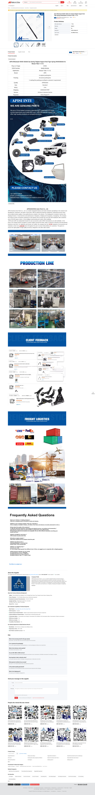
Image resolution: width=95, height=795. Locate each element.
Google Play (17, 784)
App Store (10, 784)
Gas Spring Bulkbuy (12, 779)
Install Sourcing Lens (35, 784)
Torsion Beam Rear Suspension (26, 771)
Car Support (11, 776)
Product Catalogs (23, 753)
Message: (12, 688)
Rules (86, 5)
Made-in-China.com (43, 789)
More (9, 781)
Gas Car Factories (35, 776)
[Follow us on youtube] (83, 784)
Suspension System (33, 7)
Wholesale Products (47, 787)
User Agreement (53, 791)
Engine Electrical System (52, 755)
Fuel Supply (30, 759)
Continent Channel (60, 787)
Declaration (59, 791)
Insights (70, 787)
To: (13, 685)
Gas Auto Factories (27, 776)
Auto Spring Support (52, 776)
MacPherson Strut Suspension (14, 771)
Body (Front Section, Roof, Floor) (53, 757)
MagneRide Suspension (38, 771)
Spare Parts (28, 608)
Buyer (62, 5)
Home (9, 7)
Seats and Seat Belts (11, 759)
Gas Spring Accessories (62, 776)
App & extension (73, 5)
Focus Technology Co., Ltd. (40, 791)
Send (16, 697)
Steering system (50, 759)
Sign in (86, 2)
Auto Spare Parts (18, 608)
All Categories (11, 5)
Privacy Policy (64, 791)
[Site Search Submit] (62, 2)
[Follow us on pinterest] (84, 784)
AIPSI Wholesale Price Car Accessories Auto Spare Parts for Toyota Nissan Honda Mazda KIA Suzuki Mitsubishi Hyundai (80, 722)
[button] (59, 2)
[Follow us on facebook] (78, 784)
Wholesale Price (54, 787)
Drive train (9, 757)
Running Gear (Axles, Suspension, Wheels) (35, 757)
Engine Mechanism (11, 755)
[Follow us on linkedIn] (86, 784)
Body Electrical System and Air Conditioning (74, 755)
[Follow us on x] (80, 784)
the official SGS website (34, 574)
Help (67, 5)
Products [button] (25, 2)
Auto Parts (27, 7)
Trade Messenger (25, 784)
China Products (30, 787)
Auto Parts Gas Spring (72, 776)
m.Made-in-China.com (50, 789)
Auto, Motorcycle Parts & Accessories (17, 7)
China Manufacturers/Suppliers (38, 787)
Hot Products (25, 787)
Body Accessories (18, 776)
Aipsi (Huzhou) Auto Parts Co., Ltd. (63, 17)
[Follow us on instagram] (81, 784)
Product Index (66, 787)
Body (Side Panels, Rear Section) (72, 757)
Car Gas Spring (80, 776)
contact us (48, 10)
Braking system (70, 759)
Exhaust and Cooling (31, 755)
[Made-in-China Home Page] (14, 2)
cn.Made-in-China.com (58, 789)
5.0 (74, 53)
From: (13, 682)
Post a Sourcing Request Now (38, 697)
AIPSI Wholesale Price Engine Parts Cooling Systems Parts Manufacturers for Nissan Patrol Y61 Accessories (63, 722)
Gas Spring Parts (44, 776)
